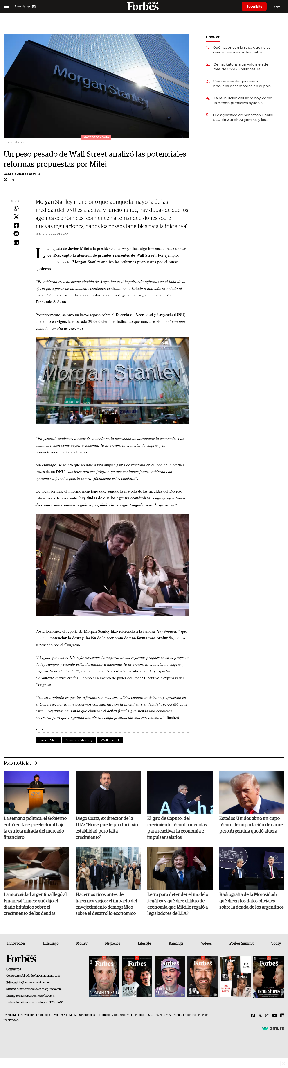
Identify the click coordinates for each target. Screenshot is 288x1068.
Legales (138, 1015)
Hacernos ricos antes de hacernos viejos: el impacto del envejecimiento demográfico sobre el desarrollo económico (106, 904)
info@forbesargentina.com (33, 982)
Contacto (44, 1015)
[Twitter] (16, 217)
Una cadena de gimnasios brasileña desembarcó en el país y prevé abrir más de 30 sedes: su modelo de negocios (243, 83)
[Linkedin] (16, 242)
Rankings (176, 943)
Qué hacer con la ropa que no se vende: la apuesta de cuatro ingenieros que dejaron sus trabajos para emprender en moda (242, 49)
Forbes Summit (241, 943)
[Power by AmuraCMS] (273, 1028)
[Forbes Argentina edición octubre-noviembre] (235, 977)
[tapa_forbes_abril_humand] (137, 977)
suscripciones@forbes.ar (39, 995)
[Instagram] (267, 1015)
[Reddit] (16, 234)
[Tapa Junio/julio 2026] (104, 977)
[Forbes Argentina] (144, 6)
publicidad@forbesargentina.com (39, 975)
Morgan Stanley (78, 740)
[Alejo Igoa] (169, 977)
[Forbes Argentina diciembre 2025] (202, 977)
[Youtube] (274, 1015)
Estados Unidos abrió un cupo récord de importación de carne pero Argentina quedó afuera (251, 824)
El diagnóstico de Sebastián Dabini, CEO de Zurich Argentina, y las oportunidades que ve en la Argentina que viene (243, 117)
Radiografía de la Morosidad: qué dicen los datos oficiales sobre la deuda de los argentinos (251, 901)
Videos (206, 943)
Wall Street (109, 740)
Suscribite (254, 6)
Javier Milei (48, 740)
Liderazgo (50, 943)
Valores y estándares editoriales (74, 1015)
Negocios (112, 943)
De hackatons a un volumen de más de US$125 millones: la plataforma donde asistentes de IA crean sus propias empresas (241, 66)
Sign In (278, 6)
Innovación (16, 943)
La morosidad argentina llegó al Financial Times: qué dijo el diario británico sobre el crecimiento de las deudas (35, 904)
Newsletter (27, 1015)
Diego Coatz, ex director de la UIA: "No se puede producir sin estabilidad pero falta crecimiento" (107, 828)
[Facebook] (16, 225)
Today (276, 943)
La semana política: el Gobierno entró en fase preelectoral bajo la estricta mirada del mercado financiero (35, 828)
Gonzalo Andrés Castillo (22, 174)
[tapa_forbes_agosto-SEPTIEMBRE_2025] (268, 977)
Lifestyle (144, 943)
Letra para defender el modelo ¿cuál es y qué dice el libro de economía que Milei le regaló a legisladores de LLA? (177, 904)
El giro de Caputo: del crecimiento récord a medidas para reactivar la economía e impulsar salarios (177, 828)
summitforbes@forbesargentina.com (39, 989)
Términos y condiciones (114, 1015)
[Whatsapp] (16, 208)
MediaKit (11, 1015)
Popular (213, 37)
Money (81, 943)
